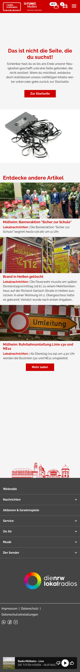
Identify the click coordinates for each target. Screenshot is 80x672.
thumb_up (72, 663)
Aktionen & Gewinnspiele (21, 510)
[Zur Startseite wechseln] (12, 6)
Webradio (10, 489)
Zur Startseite (40, 93)
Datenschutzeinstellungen (19, 614)
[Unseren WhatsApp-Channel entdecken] (3, 622)
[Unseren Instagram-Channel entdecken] (15, 622)
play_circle (65, 663)
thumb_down (58, 663)
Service (8, 521)
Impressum (9, 608)
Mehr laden (40, 367)
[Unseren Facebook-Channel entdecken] (9, 622)
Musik (7, 542)
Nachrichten (12, 499)
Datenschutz (30, 608)
